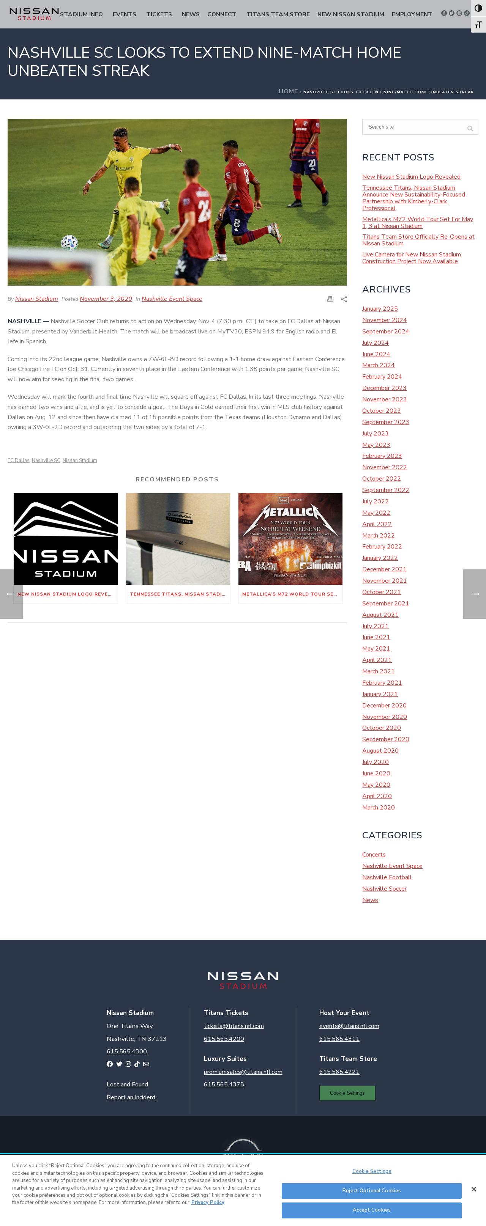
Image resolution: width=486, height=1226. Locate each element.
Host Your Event (344, 1013)
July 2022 (375, 501)
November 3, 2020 (106, 299)
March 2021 (378, 671)
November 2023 (384, 399)
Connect (222, 14)
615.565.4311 (339, 1039)
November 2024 (384, 320)
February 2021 (382, 682)
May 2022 (376, 512)
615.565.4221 (339, 1072)
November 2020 (384, 717)
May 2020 (376, 784)
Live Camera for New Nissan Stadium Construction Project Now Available (411, 258)
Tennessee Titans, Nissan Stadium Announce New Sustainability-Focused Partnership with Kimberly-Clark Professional (180, 594)
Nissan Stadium (36, 299)
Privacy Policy (207, 1202)
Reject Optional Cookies (371, 1190)
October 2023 (381, 410)
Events (124, 14)
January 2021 (380, 694)
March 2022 (378, 535)
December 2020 (384, 705)
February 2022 (382, 546)
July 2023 (375, 433)
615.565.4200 (224, 1039)
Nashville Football (387, 877)
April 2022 (377, 524)
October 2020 (381, 728)
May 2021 (376, 648)
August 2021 (380, 614)
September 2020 (385, 739)
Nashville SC (46, 460)
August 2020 (380, 750)
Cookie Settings (347, 1093)
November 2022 (384, 467)
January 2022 (380, 558)
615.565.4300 (127, 1051)
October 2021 (381, 592)
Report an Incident (131, 1097)
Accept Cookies (372, 1210)
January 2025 (380, 308)
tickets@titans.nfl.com (234, 1026)
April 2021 (377, 660)
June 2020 (376, 773)
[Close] (473, 1189)
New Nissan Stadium (350, 14)
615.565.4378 (224, 1084)
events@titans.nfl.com (349, 1026)
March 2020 (378, 807)
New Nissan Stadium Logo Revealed (67, 594)
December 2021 (384, 569)
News (191, 14)
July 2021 (375, 626)
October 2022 (381, 478)
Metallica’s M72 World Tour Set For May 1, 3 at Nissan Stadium (292, 594)
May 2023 (376, 445)
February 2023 (382, 456)
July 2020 (375, 762)
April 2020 (377, 796)
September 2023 (385, 422)
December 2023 (384, 388)
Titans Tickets (226, 1013)
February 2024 (382, 376)
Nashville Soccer (384, 888)
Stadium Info (81, 14)
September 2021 (385, 603)
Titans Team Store (278, 14)
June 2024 (376, 354)
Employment (412, 14)
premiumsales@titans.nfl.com (243, 1072)
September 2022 (385, 490)
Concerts (374, 854)
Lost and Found (127, 1084)
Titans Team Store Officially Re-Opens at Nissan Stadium (418, 240)
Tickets (159, 14)
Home (288, 91)
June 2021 (376, 637)
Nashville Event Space (172, 299)
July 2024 (375, 343)
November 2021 (384, 580)
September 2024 (385, 331)
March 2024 (378, 365)
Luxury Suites (225, 1059)
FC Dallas (19, 460)
